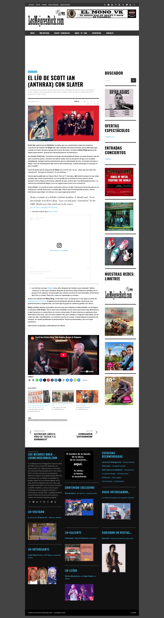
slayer (58, 420)
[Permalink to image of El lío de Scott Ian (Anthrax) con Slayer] (63, 123)
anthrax (30, 420)
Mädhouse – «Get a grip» (111, 477)
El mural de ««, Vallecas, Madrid (44, 517)
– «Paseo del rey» (118, 462)
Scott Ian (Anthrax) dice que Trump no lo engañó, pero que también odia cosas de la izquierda (38, 405)
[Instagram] (108, 5)
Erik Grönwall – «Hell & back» (113, 481)
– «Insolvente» (118, 470)
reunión (48, 420)
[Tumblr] (123, 5)
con (74, 576)
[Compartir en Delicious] (88, 104)
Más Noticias (32, 72)
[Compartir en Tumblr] (94, 101)
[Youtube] (130, 5)
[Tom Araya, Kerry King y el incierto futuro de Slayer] (87, 396)
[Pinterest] (116, 5)
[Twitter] (127, 5)
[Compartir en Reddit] (91, 104)
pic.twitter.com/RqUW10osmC (44, 207)
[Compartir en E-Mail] (98, 104)
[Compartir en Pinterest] (91, 101)
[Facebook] (105, 5)
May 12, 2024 (53, 211)
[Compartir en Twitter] (84, 101)
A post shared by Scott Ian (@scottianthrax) (59, 278)
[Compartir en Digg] (94, 104)
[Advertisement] (82, 53)
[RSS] (119, 5)
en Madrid (80, 538)
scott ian (53, 420)
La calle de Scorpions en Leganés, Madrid (118, 498)
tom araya (64, 420)
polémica (42, 420)
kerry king (36, 420)
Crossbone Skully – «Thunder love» (115, 474)
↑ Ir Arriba (133, 613)
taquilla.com (109, 137)
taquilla (108, 159)
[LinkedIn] (112, 5)
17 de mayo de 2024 (34, 101)
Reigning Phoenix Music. (37, 301)
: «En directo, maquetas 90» (81, 493)
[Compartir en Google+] (88, 101)
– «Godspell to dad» (114, 466)
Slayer (49, 288)
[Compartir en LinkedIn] (98, 101)
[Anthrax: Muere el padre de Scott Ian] (63, 396)
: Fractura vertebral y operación (117, 538)
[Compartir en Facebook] (81, 101)
